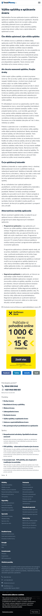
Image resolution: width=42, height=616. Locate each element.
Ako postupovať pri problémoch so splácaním (21, 426)
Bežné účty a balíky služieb (30, 520)
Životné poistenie (27, 489)
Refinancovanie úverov (8, 494)
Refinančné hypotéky (7, 507)
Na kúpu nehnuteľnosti (8, 503)
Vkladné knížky (6, 518)
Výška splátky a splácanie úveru (16, 418)
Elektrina (4, 545)
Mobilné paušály (7, 562)
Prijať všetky (35, 611)
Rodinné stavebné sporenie (30, 514)
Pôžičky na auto (6, 487)
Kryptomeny (5, 556)
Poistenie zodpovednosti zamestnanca (29, 502)
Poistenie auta (26, 484)
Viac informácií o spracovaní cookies (12, 606)
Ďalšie (3, 475)
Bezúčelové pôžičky (7, 484)
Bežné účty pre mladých (29, 523)
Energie (4, 542)
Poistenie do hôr (27, 499)
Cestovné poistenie (28, 487)
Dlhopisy (4, 553)
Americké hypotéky (7, 505)
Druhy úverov (9, 401)
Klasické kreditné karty (8, 534)
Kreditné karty (6, 531)
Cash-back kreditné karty (8, 536)
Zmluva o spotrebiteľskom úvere (27, 307)
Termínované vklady (7, 516)
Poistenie (26, 482)
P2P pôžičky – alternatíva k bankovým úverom (21, 446)
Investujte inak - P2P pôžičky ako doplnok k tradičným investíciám (20, 461)
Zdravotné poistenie (28, 492)
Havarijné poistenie (28, 496)
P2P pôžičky (5, 496)
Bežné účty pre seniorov (29, 527)
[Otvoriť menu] (39, 2)
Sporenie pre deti (6, 523)
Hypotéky (5, 500)
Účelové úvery (9, 408)
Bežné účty (26, 518)
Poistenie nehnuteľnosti (29, 494)
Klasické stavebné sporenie (30, 509)
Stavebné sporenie (29, 507)
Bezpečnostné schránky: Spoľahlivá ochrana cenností (20, 435)
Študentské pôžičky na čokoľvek (10, 492)
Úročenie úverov (9, 307)
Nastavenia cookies (7, 611)
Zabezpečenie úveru (11, 411)
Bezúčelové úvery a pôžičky (14, 404)
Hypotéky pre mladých (8, 510)
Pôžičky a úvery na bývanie (9, 489)
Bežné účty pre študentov (30, 525)
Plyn (3, 547)
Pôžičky (4, 482)
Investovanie (6, 551)
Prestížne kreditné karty (8, 538)
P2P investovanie (6, 558)
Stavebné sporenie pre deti (30, 512)
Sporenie (5, 514)
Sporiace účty (5, 521)
